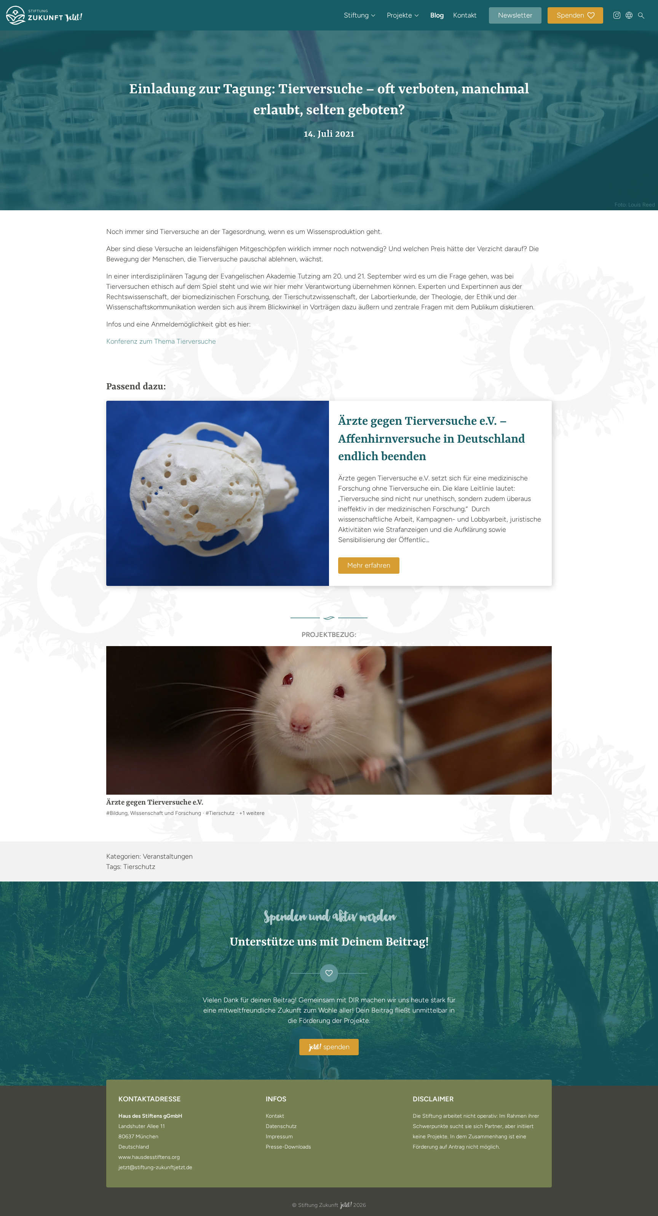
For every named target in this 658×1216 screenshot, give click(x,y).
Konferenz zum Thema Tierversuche (161, 341)
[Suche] (641, 15)
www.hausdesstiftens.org (149, 1157)
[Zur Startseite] (44, 15)
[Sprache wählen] (629, 15)
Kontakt (465, 15)
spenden (330, 1047)
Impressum (279, 1137)
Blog (437, 15)
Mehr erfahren (368, 565)
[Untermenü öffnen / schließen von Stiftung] (373, 15)
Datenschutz (281, 1126)
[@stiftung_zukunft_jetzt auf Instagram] (616, 15)
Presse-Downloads (288, 1147)
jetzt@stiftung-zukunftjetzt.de (155, 1168)
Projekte (399, 15)
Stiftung (356, 15)
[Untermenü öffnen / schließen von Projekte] (416, 15)
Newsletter (515, 15)
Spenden (570, 15)
